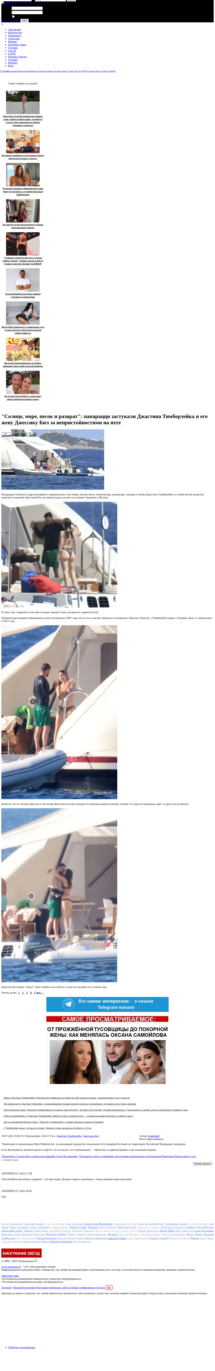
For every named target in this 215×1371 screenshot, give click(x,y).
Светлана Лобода (11, 1241)
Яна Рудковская (82, 1241)
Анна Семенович (40, 1227)
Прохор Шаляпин (180, 1238)
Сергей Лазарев (31, 1241)
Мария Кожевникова (173, 1234)
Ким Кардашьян (204, 1230)
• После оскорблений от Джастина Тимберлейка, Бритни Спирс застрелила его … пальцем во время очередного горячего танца (68, 1116)
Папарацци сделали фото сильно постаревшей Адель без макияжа (40, 1156)
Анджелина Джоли (176, 1223)
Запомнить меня (24, 16)
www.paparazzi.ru (11, 1266)
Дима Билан (41, 1230)
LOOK (12, 53)
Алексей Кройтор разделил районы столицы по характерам (23, 295)
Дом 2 (99, 1230)
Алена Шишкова (54, 1223)
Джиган (28, 1230)
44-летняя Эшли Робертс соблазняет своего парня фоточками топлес (22, 398)
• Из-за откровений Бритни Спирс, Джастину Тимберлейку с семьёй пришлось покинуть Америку (53, 1122)
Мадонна (113, 1234)
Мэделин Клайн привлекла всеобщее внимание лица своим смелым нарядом (23, 364)
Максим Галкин (150, 1234)
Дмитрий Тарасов (60, 1230)
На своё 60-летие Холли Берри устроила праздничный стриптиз (23, 226)
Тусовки (13, 47)
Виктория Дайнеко (149, 1227)
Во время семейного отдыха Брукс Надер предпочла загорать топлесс (23, 157)
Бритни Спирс (78, 1227)
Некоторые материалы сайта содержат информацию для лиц (73, 1287)
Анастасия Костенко (125, 1223)
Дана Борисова (205, 1227)
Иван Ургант (129, 1230)
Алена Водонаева (33, 1223)
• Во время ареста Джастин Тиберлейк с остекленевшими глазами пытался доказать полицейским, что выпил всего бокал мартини (69, 1104)
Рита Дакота (207, 1238)
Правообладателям (24, 1287)
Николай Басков (66, 1238)
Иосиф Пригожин (148, 1230)
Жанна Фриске (112, 1230)
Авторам (6, 1287)
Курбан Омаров (76, 1234)
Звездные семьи (17, 44)
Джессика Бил (91, 1136)
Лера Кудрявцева (96, 1234)
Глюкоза (190, 1227)
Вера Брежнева (107, 1227)
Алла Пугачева (74, 1223)
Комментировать (202, 1163)
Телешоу (13, 59)
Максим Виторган (129, 1234)
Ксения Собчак (56, 1234)
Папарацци (14, 35)
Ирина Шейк (167, 1230)
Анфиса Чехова (60, 1227)
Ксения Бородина (33, 1234)
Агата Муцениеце (11, 1223)
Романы (12, 41)
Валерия (93, 1227)
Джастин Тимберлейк (68, 1136)
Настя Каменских (25, 1238)
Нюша (80, 1238)
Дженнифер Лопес (12, 1230)
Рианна (195, 1238)
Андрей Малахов (198, 1223)
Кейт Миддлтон (185, 1230)
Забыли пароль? (10, 20)
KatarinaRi (153, 1136)
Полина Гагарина (159, 1238)
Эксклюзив (14, 29)
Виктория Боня (127, 1227)
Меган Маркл (194, 1234)
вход (4, 4)
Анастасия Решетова (151, 1223)
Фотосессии (15, 32)
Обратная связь (10, 1275)
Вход (11, 65)
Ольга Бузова (116, 1238)
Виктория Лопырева (173, 1227)
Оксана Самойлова (95, 1238)
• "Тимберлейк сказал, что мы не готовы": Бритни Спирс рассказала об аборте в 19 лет (47, 1128)
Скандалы (14, 38)
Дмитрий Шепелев (83, 1230)
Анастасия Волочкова (98, 1223)
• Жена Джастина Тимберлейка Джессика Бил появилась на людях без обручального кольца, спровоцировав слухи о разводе (66, 1098)
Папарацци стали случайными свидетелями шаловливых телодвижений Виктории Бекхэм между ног (137, 1156)
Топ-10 (12, 50)
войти (24, 20)
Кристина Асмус (11, 1234)
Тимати (45, 1241)
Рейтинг (13, 62)
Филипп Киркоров (61, 1241)
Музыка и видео (17, 56)
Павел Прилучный (137, 1238)
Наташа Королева (46, 1238)
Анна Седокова (18, 1227)
